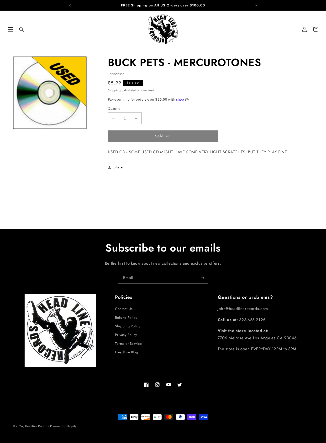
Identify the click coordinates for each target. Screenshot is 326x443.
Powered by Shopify (63, 426)
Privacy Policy (126, 334)
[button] (10, 29)
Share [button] (118, 167)
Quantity (114, 108)
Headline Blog (126, 352)
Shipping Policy (127, 326)
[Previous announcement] (70, 5)
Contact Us (123, 308)
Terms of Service (128, 343)
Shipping (114, 90)
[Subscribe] (202, 278)
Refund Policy (126, 317)
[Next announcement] (256, 5)
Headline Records (37, 426)
